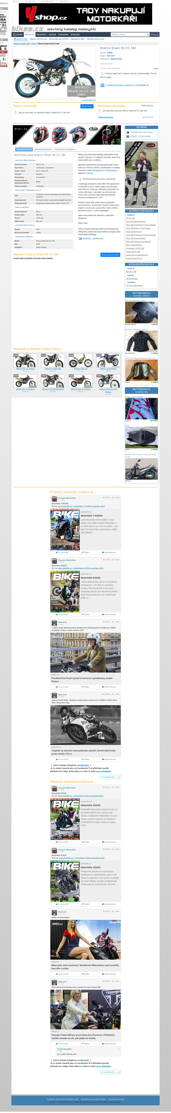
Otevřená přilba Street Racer (136, 300)
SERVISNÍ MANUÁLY (43, 149)
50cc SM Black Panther (136, 221)
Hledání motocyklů (95, 38)
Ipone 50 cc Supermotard (137, 255)
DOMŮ (19, 34)
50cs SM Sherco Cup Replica (138, 242)
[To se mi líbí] (112, 498)
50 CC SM (130, 218)
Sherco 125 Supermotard (53, 389)
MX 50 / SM (131, 271)
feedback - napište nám (93, 238)
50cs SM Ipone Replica (135, 238)
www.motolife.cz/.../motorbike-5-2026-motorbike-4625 (80, 796)
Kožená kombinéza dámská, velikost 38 (140, 358)
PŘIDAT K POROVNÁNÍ (141, 136)
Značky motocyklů (38, 38)
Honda (130, 275)
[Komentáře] (117, 498)
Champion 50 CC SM (135, 248)
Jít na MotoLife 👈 (110, 777)
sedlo (127, 426)
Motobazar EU (98, 170)
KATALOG (29, 34)
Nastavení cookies (116, 1099)
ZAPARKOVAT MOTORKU (141, 132)
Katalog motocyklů (21, 44)
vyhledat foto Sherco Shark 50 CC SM (122, 85)
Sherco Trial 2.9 (80, 369)
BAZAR (52, 34)
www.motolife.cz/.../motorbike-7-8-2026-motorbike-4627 (81, 506)
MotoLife (62, 622)
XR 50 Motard (132, 278)
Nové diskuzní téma (110, 255)
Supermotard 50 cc (134, 258)
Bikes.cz (16, 1)
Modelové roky (21, 38)
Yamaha (131, 282)
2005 (34, 44)
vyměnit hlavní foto (89, 100)
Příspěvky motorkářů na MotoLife (73, 492)
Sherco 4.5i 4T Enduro (80, 389)
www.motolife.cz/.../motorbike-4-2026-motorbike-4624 (81, 858)
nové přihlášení (103, 771)
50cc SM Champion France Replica (141, 225)
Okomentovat (110, 552)
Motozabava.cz (47, 1)
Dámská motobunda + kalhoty (136, 329)
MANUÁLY (42, 34)
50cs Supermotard (134, 245)
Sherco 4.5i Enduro (108, 369)
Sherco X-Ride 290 (53, 369)
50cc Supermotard (134, 231)
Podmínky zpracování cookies (93, 1099)
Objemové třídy (78, 38)
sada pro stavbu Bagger (134, 397)
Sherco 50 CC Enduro (25, 369)
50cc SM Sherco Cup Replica (138, 228)
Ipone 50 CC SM (133, 252)
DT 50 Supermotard (134, 285)
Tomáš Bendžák (64, 1049)
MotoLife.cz (64, 1)
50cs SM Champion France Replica (141, 235)
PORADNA (63, 34)
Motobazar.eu (30, 1)
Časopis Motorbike (67, 498)
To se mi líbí (63, 552)
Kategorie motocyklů (58, 38)
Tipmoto (89, 173)
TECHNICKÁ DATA (24, 149)
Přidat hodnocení (147, 105)
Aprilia (130, 268)
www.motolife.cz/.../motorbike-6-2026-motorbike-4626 (80, 568)
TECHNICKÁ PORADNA (64, 149)
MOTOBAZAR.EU (141, 294)
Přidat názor (87, 106)
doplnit (108, 77)
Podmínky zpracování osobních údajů (63, 1099)
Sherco (131, 215)
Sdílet (86, 552)
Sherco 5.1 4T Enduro (25, 389)
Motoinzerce (112, 170)
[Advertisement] (66, 284)
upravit (155, 68)
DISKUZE (75, 34)
